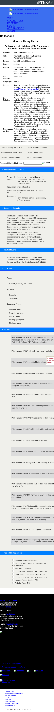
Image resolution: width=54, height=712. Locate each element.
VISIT (10, 18)
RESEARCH (13, 23)
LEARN (11, 26)
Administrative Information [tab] (14, 169)
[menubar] (27, 152)
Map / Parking (5, 607)
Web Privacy (10, 705)
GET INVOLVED (15, 28)
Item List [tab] (7, 330)
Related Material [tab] (10, 250)
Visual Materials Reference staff (26, 89)
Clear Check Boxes (35, 153)
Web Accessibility (12, 703)
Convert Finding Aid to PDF (11, 148)
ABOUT (11, 31)
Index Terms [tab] (8, 268)
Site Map (8, 699)
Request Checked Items (10, 157)
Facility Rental (10, 695)
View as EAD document (37, 148)
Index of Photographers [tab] (13, 553)
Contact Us (9, 691)
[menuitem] (12, 148)
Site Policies (10, 701)
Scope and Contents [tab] (12, 208)
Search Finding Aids (34, 157)
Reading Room (12, 624)
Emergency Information (14, 693)
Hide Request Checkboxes (11, 153)
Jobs (7, 697)
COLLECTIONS (15, 21)
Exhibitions (10, 614)
